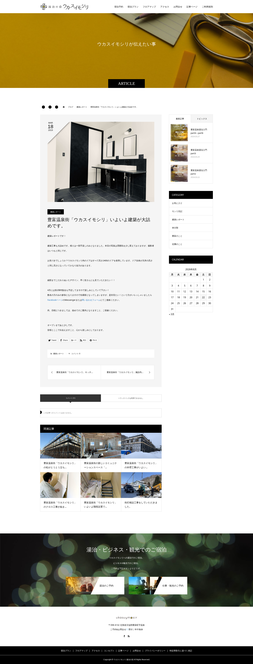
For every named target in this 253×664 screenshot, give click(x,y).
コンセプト (109, 650)
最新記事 (180, 118)
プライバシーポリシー (155, 650)
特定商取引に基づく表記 (181, 650)
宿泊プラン (133, 6)
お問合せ (177, 6)
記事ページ (192, 6)
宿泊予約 (118, 6)
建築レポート (55, 212)
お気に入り (177, 203)
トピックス (202, 118)
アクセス (164, 6)
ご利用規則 (207, 6)
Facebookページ (55, 300)
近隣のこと (177, 244)
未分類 (175, 227)
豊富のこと (177, 235)
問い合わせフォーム (91, 300)
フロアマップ (149, 6)
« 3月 (171, 314)
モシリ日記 (177, 211)
